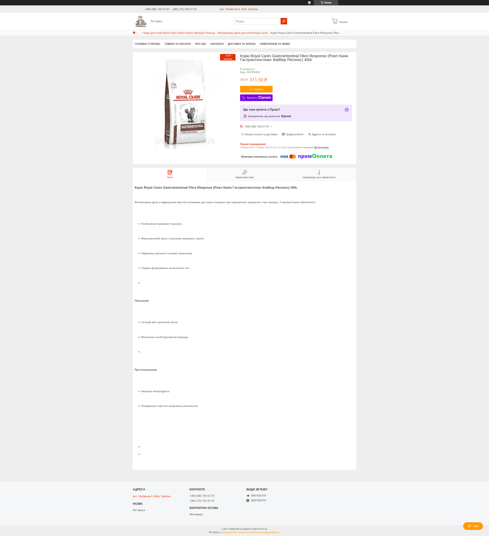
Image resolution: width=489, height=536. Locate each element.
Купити (259, 89)
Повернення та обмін (275, 44)
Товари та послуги (177, 44)
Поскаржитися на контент (235, 532)
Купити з (252, 97)
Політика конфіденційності (265, 532)
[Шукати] (284, 21)
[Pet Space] (140, 21)
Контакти (216, 44)
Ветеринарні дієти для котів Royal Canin (243, 32)
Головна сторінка (147, 44)
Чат (476, 526)
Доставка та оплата (242, 44)
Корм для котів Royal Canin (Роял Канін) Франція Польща (179, 32)
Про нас (200, 44)
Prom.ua (262, 529)
